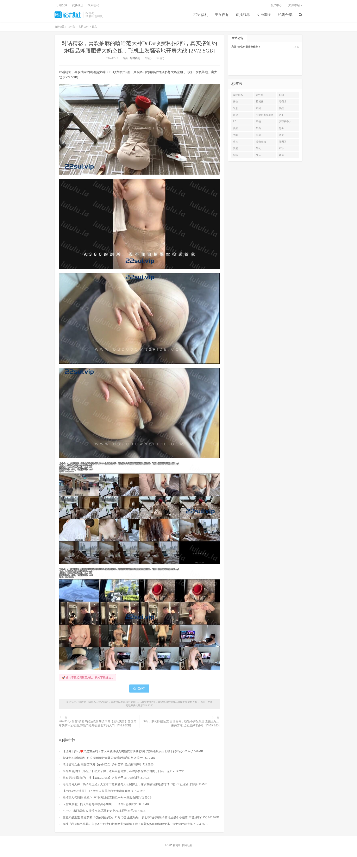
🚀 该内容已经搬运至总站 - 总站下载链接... (87, 677)
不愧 (258, 121)
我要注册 (77, 5)
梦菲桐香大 (285, 121)
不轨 (281, 148)
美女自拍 (221, 15)
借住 (235, 101)
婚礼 (258, 148)
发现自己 (238, 94)
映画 (235, 141)
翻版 (235, 155)
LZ (234, 121)
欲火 (235, 114)
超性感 (259, 94)
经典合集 (285, 15)
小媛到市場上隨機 (264, 115)
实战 (281, 108)
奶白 (258, 128)
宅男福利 (200, 15)
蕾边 (281, 155)
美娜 (235, 128)
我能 (235, 148)
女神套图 (264, 15)
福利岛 (68, 14)
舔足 (258, 155)
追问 (258, 108)
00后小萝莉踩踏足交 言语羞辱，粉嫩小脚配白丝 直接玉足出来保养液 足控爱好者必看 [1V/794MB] (181, 723)
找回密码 (93, 5)
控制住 (259, 101)
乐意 (235, 108)
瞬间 (281, 94)
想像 (281, 128)
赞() (141, 688)
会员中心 (276, 5)
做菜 (281, 134)
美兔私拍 (261, 141)
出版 (258, 134)
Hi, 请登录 (61, 5)
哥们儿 (282, 101)
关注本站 (294, 5)
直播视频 (243, 15)
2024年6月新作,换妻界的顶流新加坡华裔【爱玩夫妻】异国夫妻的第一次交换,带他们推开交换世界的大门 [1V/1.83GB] (97, 723)
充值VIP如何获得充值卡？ (246, 46)
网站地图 (187, 845)
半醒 (235, 134)
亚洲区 (282, 141)
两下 (281, 114)
